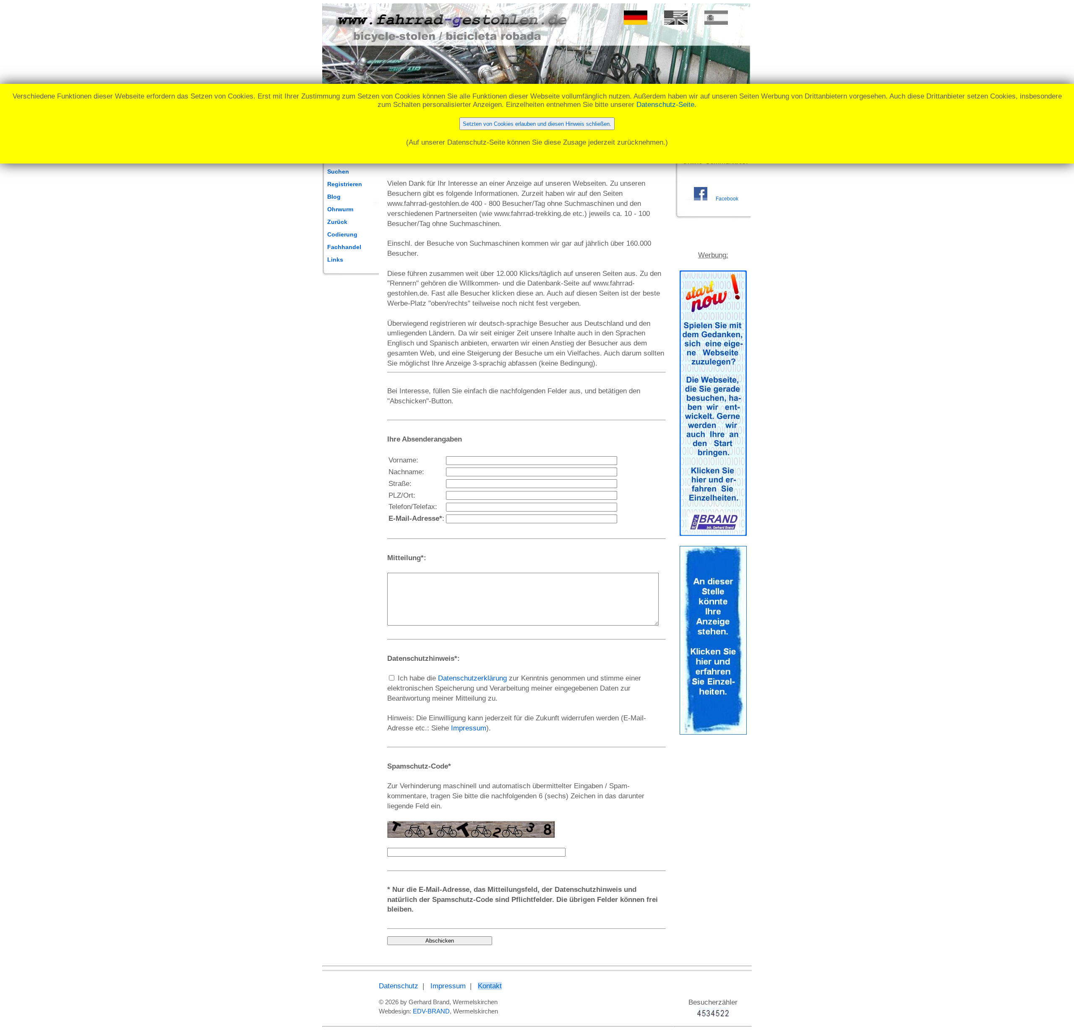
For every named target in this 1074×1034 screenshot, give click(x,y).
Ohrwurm (340, 209)
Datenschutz (398, 986)
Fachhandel (344, 247)
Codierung (342, 234)
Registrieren (344, 184)
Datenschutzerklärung (472, 678)
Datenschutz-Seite (665, 105)
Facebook (727, 199)
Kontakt (490, 986)
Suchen (338, 171)
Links (335, 259)
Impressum (468, 728)
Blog (334, 196)
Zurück (337, 221)
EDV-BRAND (431, 1011)
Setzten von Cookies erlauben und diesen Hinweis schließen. (537, 124)
